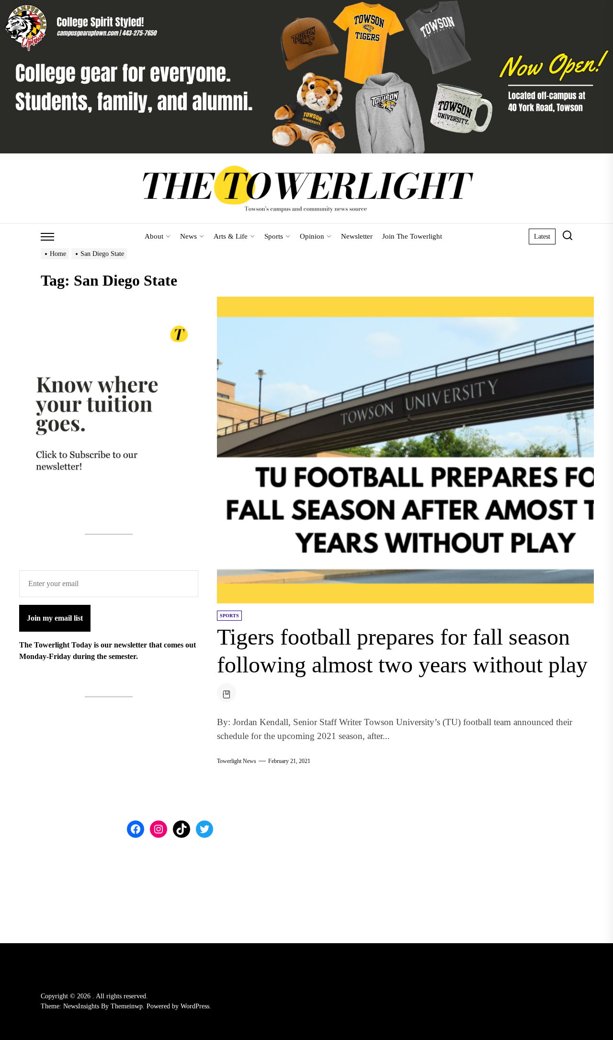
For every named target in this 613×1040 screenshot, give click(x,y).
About (154, 236)
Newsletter (357, 236)
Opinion (312, 236)
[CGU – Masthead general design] (306, 5)
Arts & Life (231, 236)
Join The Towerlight (412, 236)
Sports (273, 236)
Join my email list (55, 618)
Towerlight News (236, 761)
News (188, 236)
